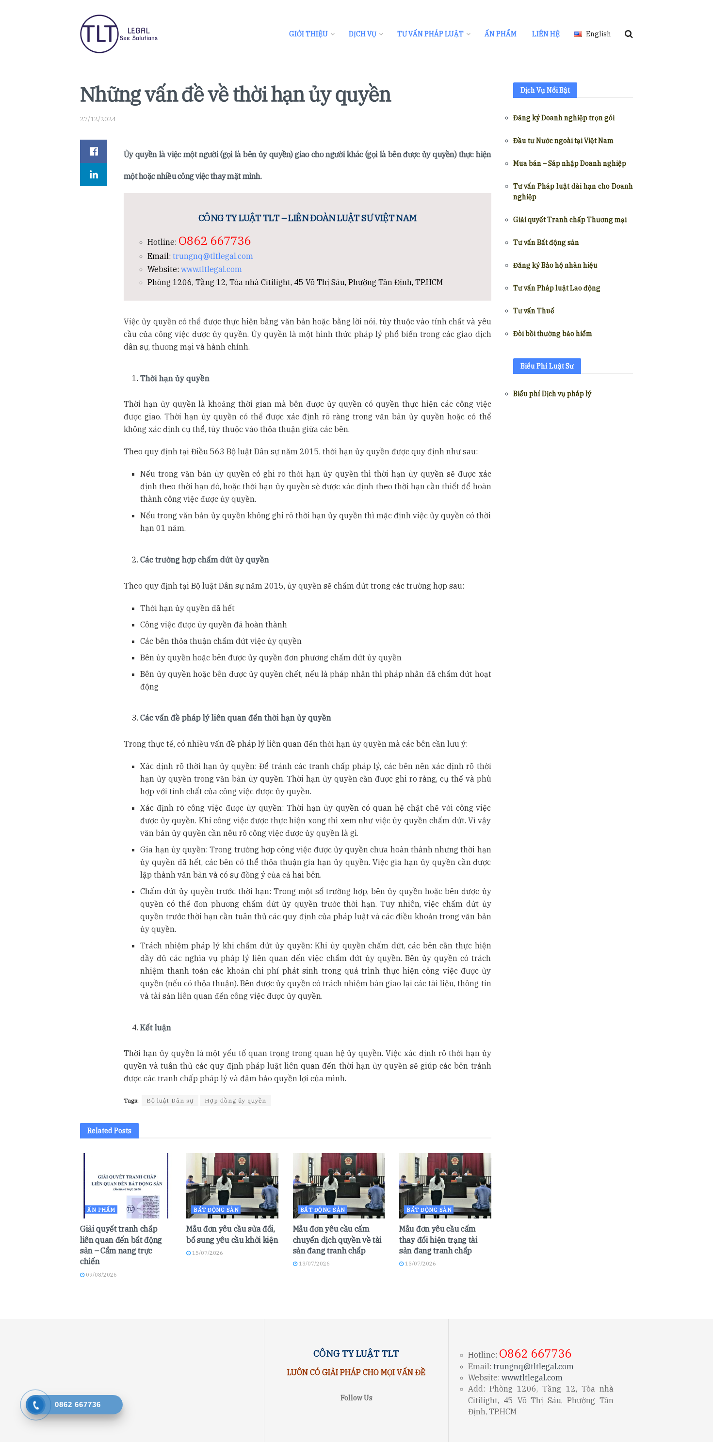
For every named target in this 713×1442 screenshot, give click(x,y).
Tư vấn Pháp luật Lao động (556, 288)
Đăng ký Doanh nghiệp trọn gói (564, 117)
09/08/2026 (100, 1274)
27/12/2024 (98, 119)
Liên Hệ (546, 34)
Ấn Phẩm (501, 34)
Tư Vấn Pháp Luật (430, 34)
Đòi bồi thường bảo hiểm (552, 333)
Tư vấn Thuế (533, 310)
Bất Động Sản (216, 1209)
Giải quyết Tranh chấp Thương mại (570, 219)
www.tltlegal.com (211, 269)
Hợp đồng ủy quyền (235, 1100)
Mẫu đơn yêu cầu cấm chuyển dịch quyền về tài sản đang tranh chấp (337, 1239)
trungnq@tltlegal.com (213, 256)
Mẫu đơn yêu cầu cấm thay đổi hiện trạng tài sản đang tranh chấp (438, 1239)
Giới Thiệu (308, 34)
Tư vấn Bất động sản (546, 242)
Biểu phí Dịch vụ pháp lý (552, 393)
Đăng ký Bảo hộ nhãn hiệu (555, 265)
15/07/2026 (207, 1253)
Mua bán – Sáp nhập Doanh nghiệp (569, 163)
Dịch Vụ (362, 34)
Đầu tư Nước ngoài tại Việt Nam (563, 140)
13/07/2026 (313, 1263)
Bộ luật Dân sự (170, 1100)
